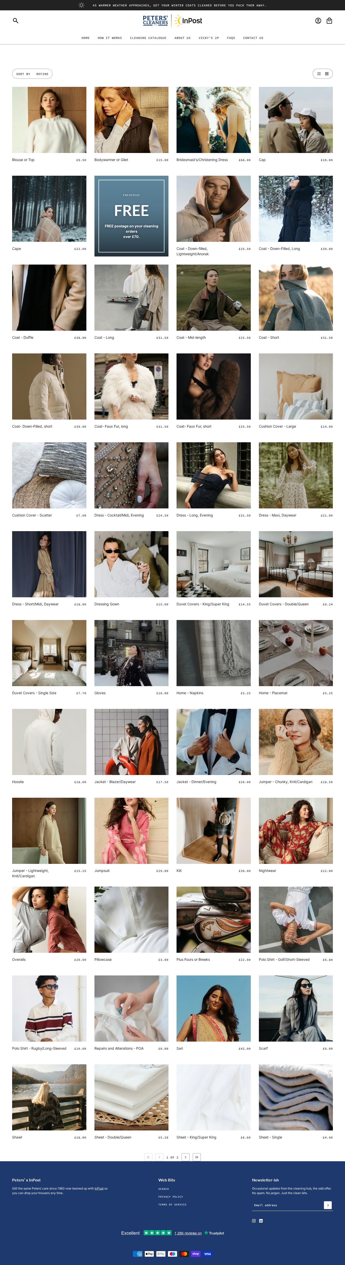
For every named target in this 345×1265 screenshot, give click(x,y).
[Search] (15, 20)
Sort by (23, 74)
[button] (318, 74)
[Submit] (328, 1205)
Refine (42, 74)
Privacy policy (170, 1196)
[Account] (318, 20)
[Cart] (329, 20)
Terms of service (172, 1204)
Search (163, 1189)
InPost (99, 1188)
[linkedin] (261, 1221)
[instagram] (254, 1221)
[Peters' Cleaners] (172, 20)
